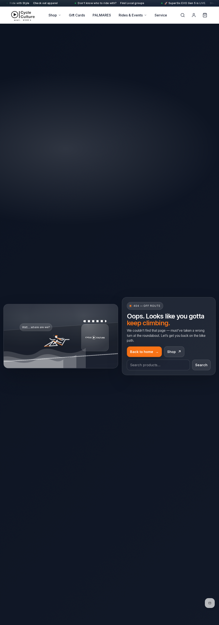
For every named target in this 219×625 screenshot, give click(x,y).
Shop (53, 15)
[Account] (193, 15)
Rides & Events (131, 15)
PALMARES (102, 15)
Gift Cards (77, 15)
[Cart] (205, 15)
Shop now (172, 3)
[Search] (182, 15)
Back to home (144, 352)
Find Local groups (88, 3)
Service (161, 15)
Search (201, 365)
